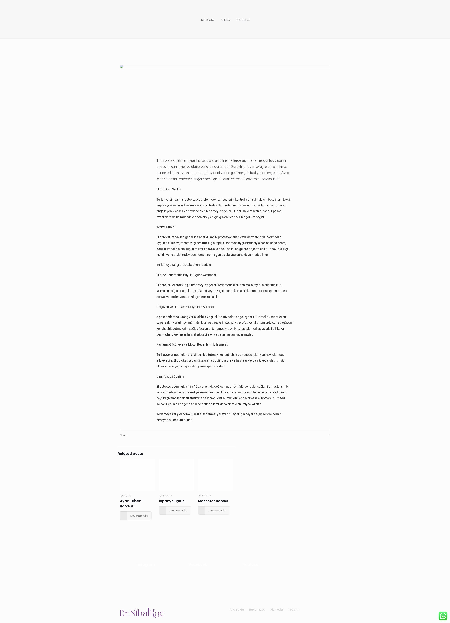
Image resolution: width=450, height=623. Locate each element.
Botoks (225, 20)
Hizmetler (277, 609)
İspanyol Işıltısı (172, 500)
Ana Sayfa (207, 20)
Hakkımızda (257, 609)
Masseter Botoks (213, 500)
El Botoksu (243, 20)
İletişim (293, 609)
